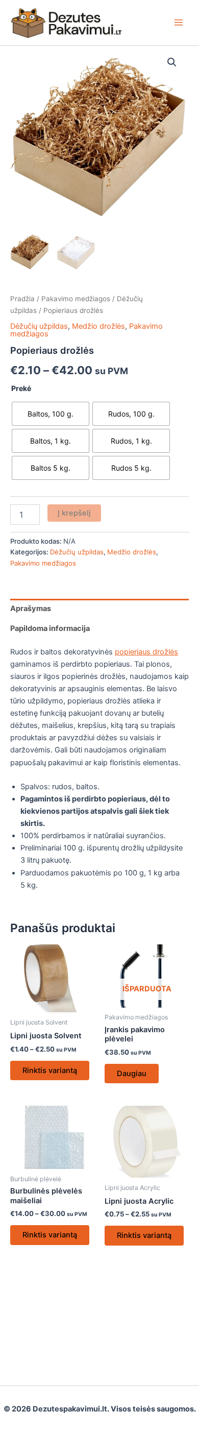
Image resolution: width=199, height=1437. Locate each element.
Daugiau (131, 1073)
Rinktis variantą (49, 1070)
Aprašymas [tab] (30, 608)
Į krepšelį (74, 513)
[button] (172, 62)
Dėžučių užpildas (39, 326)
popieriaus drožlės (146, 651)
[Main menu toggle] (178, 22)
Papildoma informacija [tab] (50, 628)
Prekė (21, 388)
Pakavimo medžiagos (75, 299)
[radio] (50, 413)
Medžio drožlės (98, 326)
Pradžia (22, 299)
